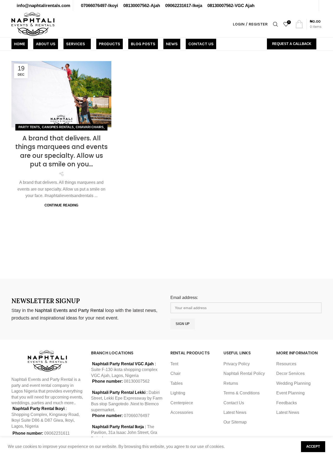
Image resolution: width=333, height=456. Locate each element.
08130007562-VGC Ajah (230, 5)
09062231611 (57, 433)
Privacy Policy (236, 364)
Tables (176, 383)
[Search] (275, 24)
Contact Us (233, 403)
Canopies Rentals (58, 127)
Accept (313, 446)
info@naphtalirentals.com (43, 5)
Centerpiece (181, 403)
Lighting (177, 393)
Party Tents (29, 127)
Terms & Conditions (241, 393)
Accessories (181, 412)
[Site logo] (32, 24)
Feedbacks (286, 403)
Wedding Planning (293, 383)
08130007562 (137, 381)
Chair (175, 373)
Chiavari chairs (90, 127)
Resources (286, 364)
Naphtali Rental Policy (244, 373)
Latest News (234, 412)
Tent (174, 364)
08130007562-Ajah (141, 5)
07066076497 (137, 415)
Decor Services (290, 373)
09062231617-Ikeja (183, 5)
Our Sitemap (235, 422)
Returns (230, 383)
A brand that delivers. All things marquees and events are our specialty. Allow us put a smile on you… (61, 151)
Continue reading (61, 205)
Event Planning (290, 393)
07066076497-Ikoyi (99, 5)
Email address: (184, 297)
